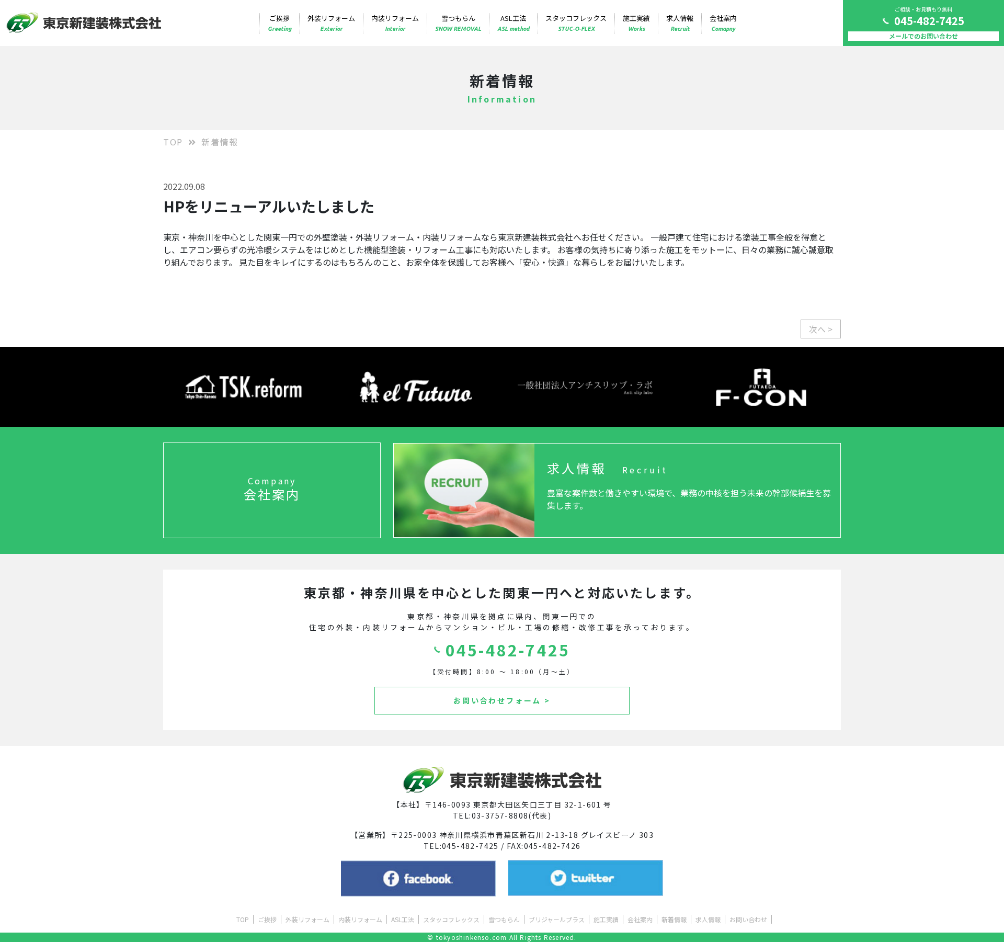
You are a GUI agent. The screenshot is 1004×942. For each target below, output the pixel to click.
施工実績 (636, 22)
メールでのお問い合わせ (923, 35)
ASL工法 (513, 22)
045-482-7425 (929, 20)
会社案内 (723, 22)
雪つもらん (458, 22)
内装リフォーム (395, 22)
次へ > (820, 329)
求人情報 (679, 22)
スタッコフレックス (576, 22)
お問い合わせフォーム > (502, 700)
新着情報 (674, 919)
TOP (173, 141)
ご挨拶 (279, 22)
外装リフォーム (331, 22)
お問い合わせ (748, 919)
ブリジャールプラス (557, 919)
